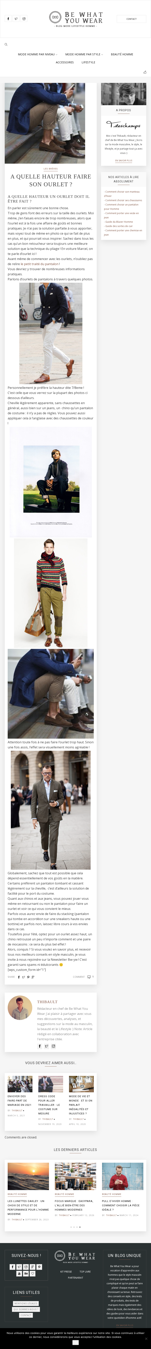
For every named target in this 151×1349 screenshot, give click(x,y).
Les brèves (51, 169)
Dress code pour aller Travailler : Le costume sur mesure (49, 1105)
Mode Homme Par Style (82, 54)
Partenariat (75, 1277)
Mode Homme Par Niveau (36, 54)
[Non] (146, 1339)
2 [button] (74, 1227)
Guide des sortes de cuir (119, 226)
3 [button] (76, 1227)
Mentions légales (26, 1303)
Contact (131, 18)
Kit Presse (66, 1271)
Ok (75, 1342)
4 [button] (79, 1227)
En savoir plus (123, 160)
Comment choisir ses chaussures (123, 200)
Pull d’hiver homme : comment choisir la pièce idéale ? (121, 1205)
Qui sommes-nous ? (26, 1309)
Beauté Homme (122, 54)
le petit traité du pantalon (39, 264)
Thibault (47, 1002)
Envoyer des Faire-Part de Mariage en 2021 (19, 1100)
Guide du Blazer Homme (119, 221)
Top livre (85, 1271)
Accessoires (65, 62)
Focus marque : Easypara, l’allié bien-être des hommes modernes (74, 1205)
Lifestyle (88, 62)
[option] (20, 1097)
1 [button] (71, 1227)
